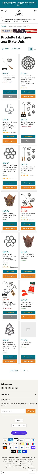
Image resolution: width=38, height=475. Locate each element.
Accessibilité (6, 460)
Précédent (14, 371)
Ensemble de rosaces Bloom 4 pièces (28, 214)
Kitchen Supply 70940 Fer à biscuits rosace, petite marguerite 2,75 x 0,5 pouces (9, 258)
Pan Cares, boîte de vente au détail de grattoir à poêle (27, 304)
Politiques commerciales (28, 458)
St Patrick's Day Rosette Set (26, 344)
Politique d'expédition (26, 462)
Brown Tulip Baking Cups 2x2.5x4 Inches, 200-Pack (28, 256)
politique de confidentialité (10, 462)
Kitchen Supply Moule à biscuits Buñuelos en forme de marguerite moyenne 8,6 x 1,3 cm (10, 169)
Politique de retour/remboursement (23, 460)
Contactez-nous (22, 464)
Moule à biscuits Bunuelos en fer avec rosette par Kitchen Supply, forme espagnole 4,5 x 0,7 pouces (28, 80)
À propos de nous (14, 458)
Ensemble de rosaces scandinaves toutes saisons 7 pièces (28, 169)
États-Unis (18, 425)
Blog (30, 464)
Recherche (4, 458)
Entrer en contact (11, 464)
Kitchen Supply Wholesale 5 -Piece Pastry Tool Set (9, 304)
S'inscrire (30, 411)
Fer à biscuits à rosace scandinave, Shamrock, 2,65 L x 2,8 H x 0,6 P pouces (10, 125)
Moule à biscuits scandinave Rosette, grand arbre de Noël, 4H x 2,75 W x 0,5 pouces (9, 346)
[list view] (35, 49)
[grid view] (30, 49)
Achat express (10, 92)
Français (18, 420)
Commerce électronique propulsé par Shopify (19, 468)
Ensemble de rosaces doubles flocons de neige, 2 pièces (9, 78)
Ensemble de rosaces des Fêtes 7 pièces (28, 123)
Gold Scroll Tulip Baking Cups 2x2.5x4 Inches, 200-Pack (10, 215)
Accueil (3, 26)
